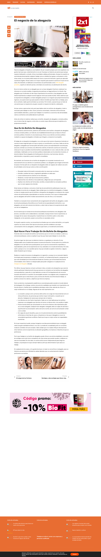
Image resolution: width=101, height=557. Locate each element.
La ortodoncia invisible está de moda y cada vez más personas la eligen (83, 128)
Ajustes (24, 555)
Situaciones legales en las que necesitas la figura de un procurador (86, 80)
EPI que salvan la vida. (19, 530)
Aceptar (75, 554)
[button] (93, 8)
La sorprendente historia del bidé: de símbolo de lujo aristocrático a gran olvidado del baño (81, 538)
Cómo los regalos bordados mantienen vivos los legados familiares (81, 149)
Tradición (15, 2)
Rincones (39, 2)
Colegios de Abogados (20, 264)
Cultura (22, 2)
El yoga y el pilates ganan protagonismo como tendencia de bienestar (83, 106)
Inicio (8, 2)
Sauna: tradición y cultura (79, 530)
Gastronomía (31, 2)
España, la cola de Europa (79, 68)
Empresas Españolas (50, 2)
